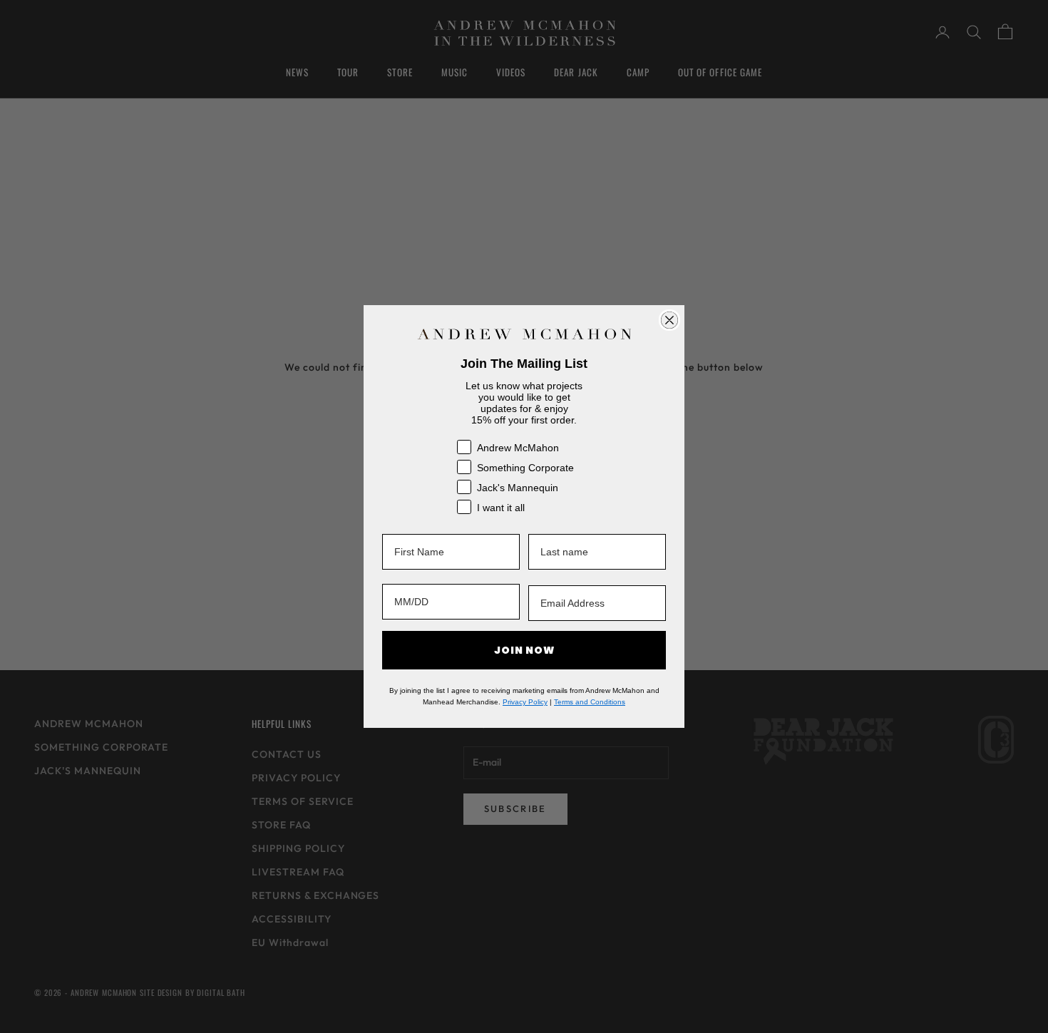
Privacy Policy (525, 702)
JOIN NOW (524, 650)
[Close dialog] (669, 320)
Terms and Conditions (589, 702)
